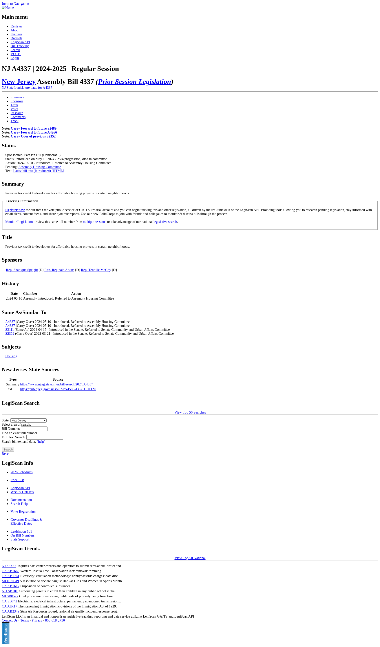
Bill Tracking (20, 46)
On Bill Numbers (23, 535)
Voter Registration (23, 511)
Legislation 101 (21, 531)
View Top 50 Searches (190, 412)
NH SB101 (10, 591)
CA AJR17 (9, 606)
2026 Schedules (22, 472)
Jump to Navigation (15, 3)
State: (6, 420)
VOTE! (16, 54)
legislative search (165, 222)
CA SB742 (9, 601)
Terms (24, 620)
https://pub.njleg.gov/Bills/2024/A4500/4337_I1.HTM (58, 389)
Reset (5, 453)
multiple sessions (94, 222)
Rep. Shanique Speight (22, 270)
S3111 (9, 329)
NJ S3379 (9, 566)
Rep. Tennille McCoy (96, 270)
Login (15, 58)
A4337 (10, 322)
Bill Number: (11, 428)
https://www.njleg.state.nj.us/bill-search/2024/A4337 (56, 384)
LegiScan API (20, 42)
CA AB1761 (10, 576)
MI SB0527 (10, 596)
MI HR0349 (10, 581)
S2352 (9, 333)
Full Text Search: (14, 437)
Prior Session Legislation (134, 81)
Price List (17, 480)
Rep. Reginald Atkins (59, 270)
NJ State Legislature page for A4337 (27, 87)
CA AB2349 (10, 611)
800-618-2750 (55, 620)
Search (15, 50)
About (15, 30)
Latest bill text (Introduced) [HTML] (38, 171)
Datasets (16, 38)
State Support (20, 539)
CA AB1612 (10, 586)
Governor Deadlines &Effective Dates (26, 521)
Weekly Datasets (22, 492)
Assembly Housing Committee (39, 167)
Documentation (21, 500)
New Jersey (19, 81)
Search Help (19, 504)
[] (41, 441)
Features (16, 34)
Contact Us (9, 620)
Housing (11, 356)
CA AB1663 (10, 571)
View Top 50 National (190, 558)
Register (16, 26)
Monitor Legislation (19, 222)
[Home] (8, 7)
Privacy (37, 620)
